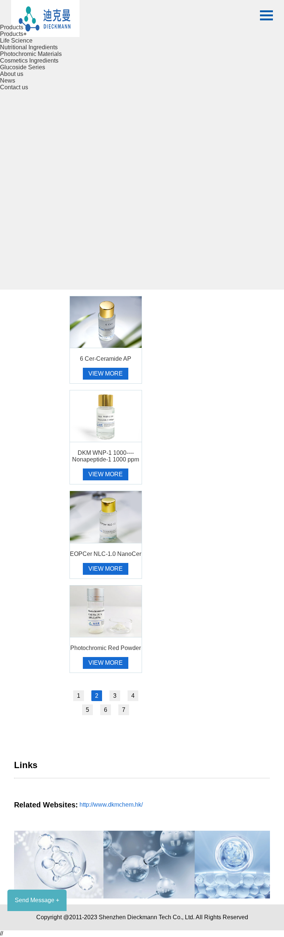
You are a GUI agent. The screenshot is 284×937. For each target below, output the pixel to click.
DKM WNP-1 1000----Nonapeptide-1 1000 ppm (105, 456)
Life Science (16, 40)
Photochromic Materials (31, 54)
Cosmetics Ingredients (29, 60)
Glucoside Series (22, 67)
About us (11, 74)
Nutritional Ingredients (29, 47)
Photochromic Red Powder (105, 648)
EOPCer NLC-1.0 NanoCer (105, 554)
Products (11, 27)
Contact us (14, 87)
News (7, 80)
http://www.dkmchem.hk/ (111, 804)
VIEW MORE (105, 373)
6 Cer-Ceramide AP (105, 359)
